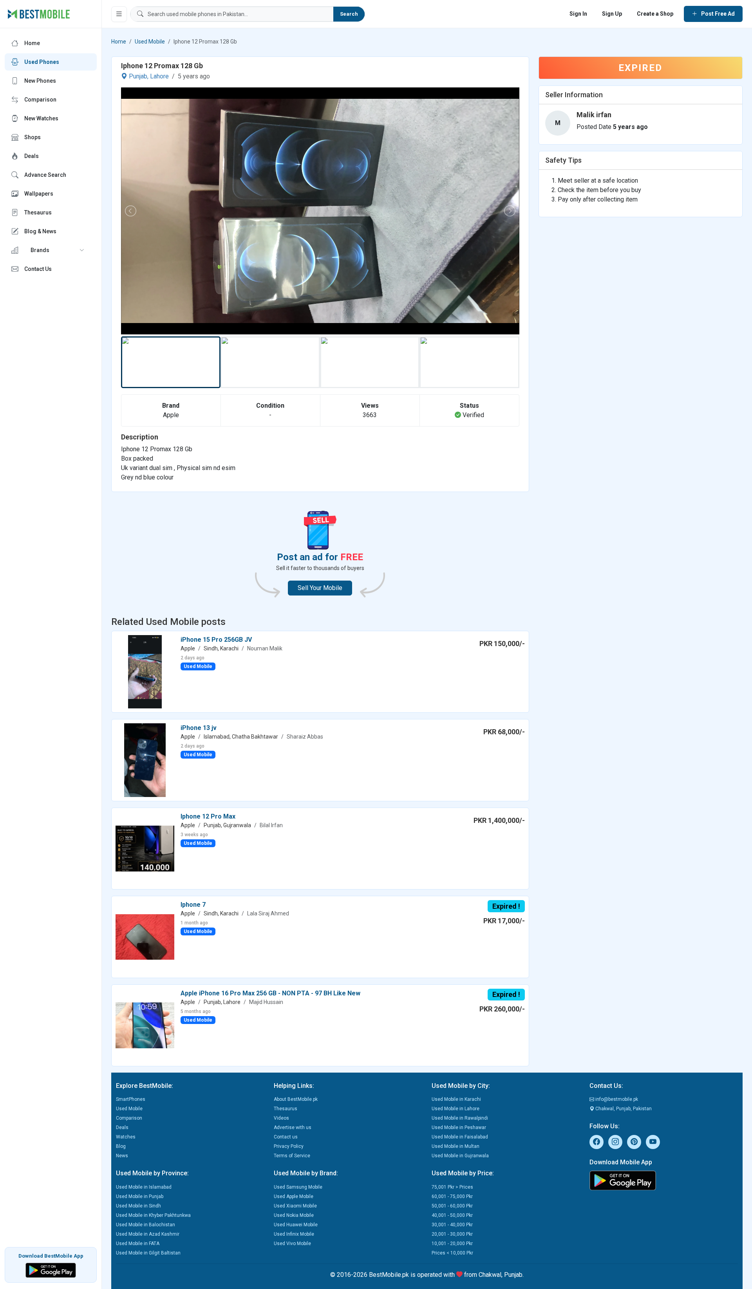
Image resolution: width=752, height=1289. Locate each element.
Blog (121, 1146)
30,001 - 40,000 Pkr (452, 1224)
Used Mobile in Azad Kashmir (147, 1234)
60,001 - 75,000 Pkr (452, 1196)
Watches (126, 1137)
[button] (51, 250)
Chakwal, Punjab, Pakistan (623, 1108)
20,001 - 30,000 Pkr (452, 1234)
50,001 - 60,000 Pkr (452, 1206)
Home (118, 41)
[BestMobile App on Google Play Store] (50, 1269)
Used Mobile (150, 41)
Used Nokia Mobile (294, 1215)
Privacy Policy (289, 1146)
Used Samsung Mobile (298, 1187)
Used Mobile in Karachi (456, 1099)
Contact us (286, 1137)
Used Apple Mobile (293, 1196)
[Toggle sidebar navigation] (119, 14)
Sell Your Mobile (320, 588)
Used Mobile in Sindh (138, 1206)
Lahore (159, 76)
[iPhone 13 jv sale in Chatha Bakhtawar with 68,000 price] (145, 759)
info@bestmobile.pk (616, 1099)
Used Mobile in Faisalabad (460, 1137)
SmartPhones (130, 1099)
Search (349, 14)
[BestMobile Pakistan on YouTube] (653, 1142)
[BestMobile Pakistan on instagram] (615, 1142)
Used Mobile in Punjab (139, 1196)
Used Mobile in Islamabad (144, 1187)
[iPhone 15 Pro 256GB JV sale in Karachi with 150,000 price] (145, 671)
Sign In (578, 14)
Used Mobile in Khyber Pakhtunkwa (153, 1215)
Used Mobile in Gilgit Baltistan (148, 1253)
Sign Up (612, 14)
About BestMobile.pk (296, 1099)
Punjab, (138, 76)
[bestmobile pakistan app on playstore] (663, 1180)
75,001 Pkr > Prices (452, 1187)
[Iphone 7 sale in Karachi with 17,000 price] (145, 936)
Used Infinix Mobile (294, 1234)
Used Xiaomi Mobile (295, 1206)
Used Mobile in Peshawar (459, 1127)
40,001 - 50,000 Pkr (452, 1215)
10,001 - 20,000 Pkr (452, 1243)
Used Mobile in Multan (455, 1146)
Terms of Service (292, 1155)
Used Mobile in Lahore (455, 1108)
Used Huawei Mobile (296, 1224)
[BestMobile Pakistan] (39, 14)
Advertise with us (292, 1127)
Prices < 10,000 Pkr (452, 1253)
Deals (122, 1127)
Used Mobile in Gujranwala (460, 1155)
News (122, 1155)
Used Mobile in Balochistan (145, 1224)
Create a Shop (655, 14)
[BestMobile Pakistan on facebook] (596, 1142)
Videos (281, 1118)
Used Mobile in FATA (137, 1243)
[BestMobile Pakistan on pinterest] (634, 1142)
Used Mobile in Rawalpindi (460, 1118)
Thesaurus (285, 1108)
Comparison (129, 1118)
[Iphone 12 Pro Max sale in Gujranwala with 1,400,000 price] (145, 848)
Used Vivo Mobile (292, 1243)
